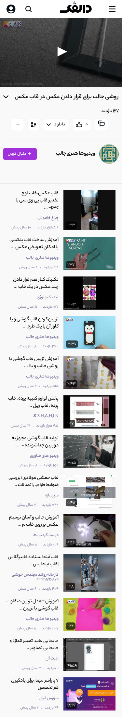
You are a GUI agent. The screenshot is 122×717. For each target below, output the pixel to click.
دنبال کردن (17, 153)
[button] (61, 52)
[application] (61, 52)
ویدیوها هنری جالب (75, 154)
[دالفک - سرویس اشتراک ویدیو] (81, 9)
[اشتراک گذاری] (33, 125)
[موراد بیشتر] (17, 125)
